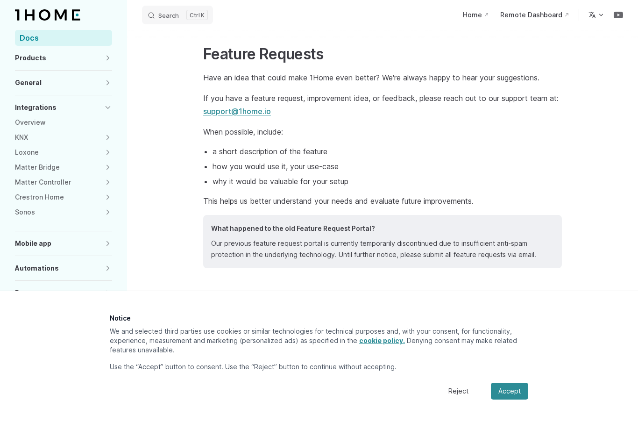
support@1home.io (237, 111)
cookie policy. (382, 340)
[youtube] (618, 15)
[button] (63, 57)
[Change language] (596, 15)
